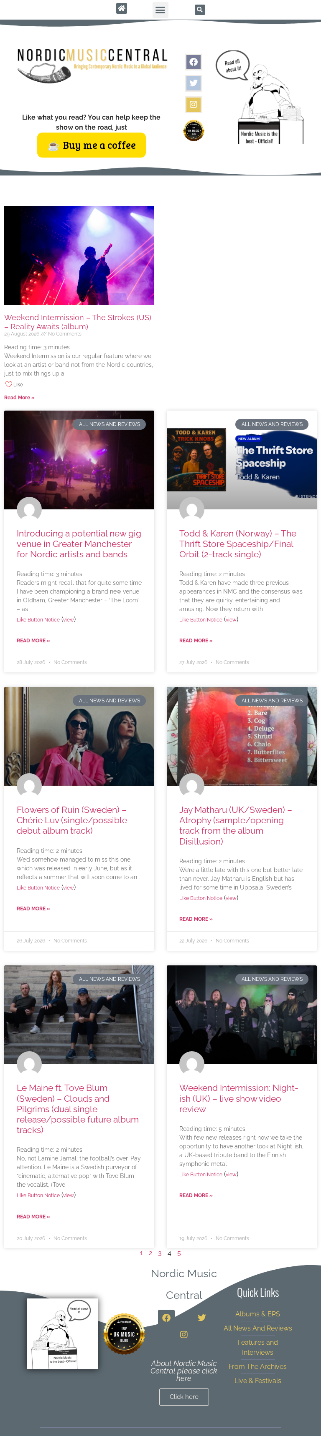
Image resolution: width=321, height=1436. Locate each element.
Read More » (19, 398)
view (68, 620)
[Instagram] (193, 104)
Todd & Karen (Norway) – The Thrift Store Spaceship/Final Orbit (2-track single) (237, 543)
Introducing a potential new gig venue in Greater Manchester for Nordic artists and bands (79, 543)
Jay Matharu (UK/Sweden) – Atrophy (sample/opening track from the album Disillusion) (235, 825)
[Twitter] (193, 83)
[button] (160, 10)
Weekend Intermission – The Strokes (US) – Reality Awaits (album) (77, 322)
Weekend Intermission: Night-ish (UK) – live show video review (238, 1098)
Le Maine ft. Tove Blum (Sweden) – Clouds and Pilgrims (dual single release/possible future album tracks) (78, 1109)
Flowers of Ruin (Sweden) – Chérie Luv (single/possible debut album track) (72, 820)
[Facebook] (193, 62)
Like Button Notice (38, 620)
